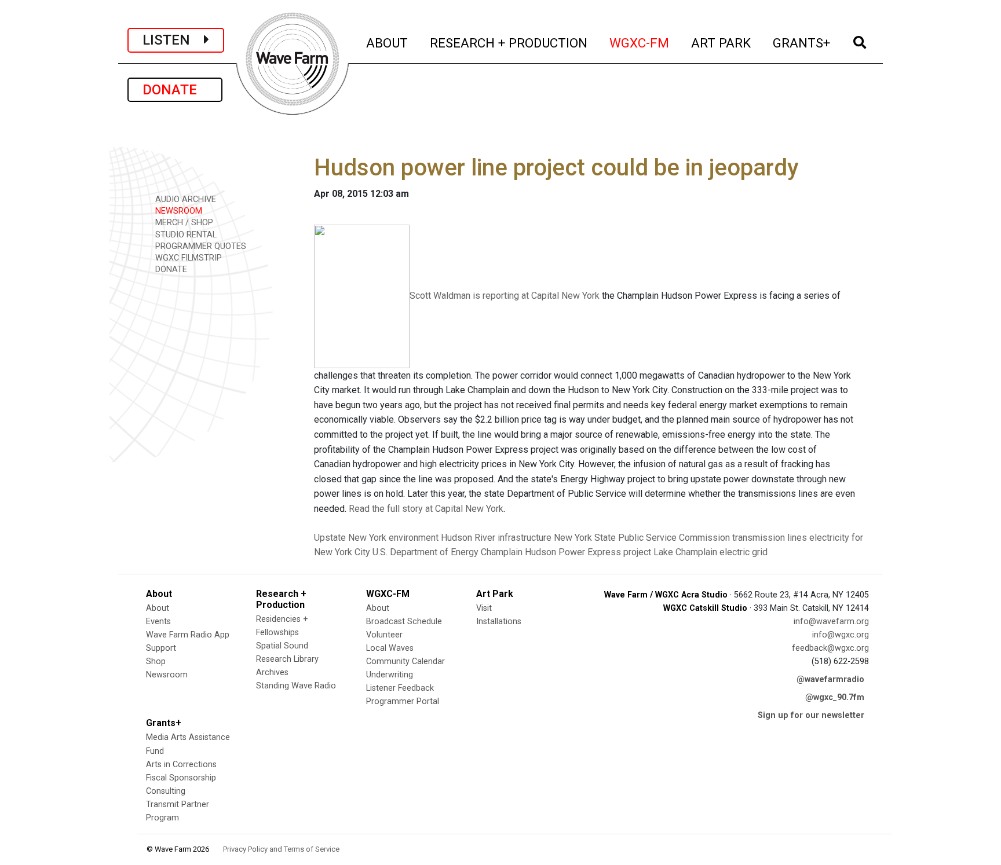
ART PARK (721, 42)
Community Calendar (405, 661)
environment (414, 537)
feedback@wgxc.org (830, 648)
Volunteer (384, 635)
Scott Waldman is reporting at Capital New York (505, 295)
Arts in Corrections (181, 764)
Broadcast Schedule (404, 621)
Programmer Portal (402, 701)
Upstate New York (350, 537)
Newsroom (167, 675)
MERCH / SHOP (183, 223)
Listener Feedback (400, 688)
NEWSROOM (177, 211)
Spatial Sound (282, 646)
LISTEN (173, 40)
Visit (484, 608)
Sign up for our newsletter (811, 715)
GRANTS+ (802, 42)
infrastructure (524, 537)
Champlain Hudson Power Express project (566, 552)
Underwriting (389, 675)
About (157, 608)
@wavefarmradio (830, 679)
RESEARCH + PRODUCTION (509, 42)
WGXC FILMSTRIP (187, 258)
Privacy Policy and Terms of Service (281, 849)
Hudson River (468, 537)
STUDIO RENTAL (185, 235)
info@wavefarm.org (831, 621)
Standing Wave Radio (296, 686)
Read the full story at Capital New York (426, 508)
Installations (498, 621)
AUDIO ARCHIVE (184, 199)
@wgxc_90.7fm (834, 697)
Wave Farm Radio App (187, 635)
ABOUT (387, 42)
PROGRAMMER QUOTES (199, 246)
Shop (156, 661)
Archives (272, 672)
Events (158, 621)
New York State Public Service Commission (642, 537)
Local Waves (390, 648)
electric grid (743, 552)
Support (161, 648)
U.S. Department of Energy (425, 552)
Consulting (165, 791)
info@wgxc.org (840, 635)
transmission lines (769, 537)
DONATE (175, 90)
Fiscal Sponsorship (181, 778)
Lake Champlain (685, 552)
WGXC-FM (640, 42)
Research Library (287, 659)
